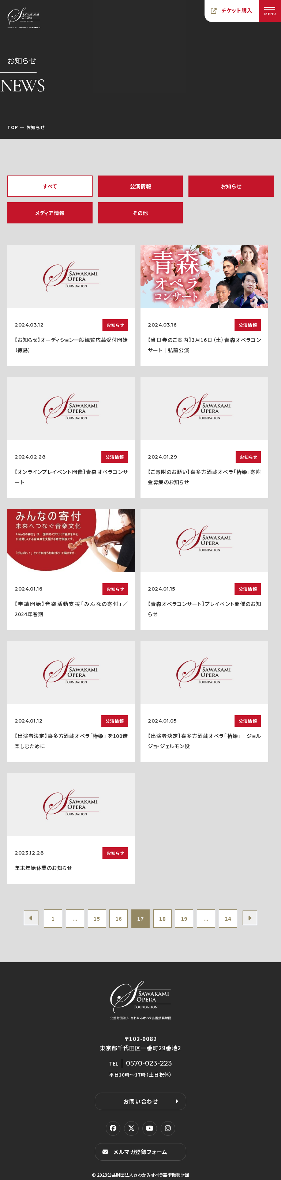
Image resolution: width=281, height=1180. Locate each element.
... (75, 918)
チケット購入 (237, 10)
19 (184, 918)
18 (162, 918)
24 (228, 918)
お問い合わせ (140, 1101)
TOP (12, 127)
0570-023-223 (149, 1063)
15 (97, 918)
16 (119, 918)
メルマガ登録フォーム (140, 1152)
